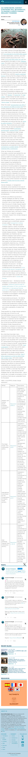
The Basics (5, 735)
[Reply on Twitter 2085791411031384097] (6, 593)
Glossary (4, 745)
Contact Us (14, 737)
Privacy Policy (14, 754)
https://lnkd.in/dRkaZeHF (15, 637)
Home (13, 735)
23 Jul (6, 623)
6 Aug (6, 598)
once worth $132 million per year (14, 59)
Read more (11, 653)
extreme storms (14, 130)
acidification (17, 128)
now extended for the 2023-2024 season (15, 54)
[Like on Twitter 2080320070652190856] (11, 641)
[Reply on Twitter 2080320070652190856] (6, 641)
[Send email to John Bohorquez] (10, 25)
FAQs (3, 747)
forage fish (17, 95)
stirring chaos (5, 102)
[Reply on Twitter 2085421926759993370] (6, 617)
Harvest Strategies (9, 577)
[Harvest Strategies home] (11, 2)
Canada (18, 276)
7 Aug (6, 579)
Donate (13, 739)
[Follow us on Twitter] (22, 736)
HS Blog (4, 741)
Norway (4, 278)
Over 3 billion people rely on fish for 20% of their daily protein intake (13, 356)
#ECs (22, 603)
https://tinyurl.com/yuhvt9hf (12, 608)
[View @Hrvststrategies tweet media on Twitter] (6, 614)
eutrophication (5, 130)
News (3, 749)
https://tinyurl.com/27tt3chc (17, 612)
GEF (16, 729)
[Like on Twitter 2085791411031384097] (11, 593)
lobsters (10, 95)
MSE (3, 743)
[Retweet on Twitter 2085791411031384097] (8, 593)
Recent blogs (6, 646)
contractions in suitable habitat (9, 146)
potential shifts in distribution (9, 148)
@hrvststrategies (18, 577)
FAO (4, 731)
